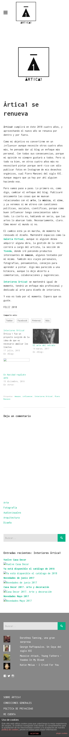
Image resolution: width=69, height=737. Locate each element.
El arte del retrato (44, 345)
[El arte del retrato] (46, 336)
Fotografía (10, 507)
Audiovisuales (12, 512)
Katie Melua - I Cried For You (39, 664)
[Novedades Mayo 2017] (18, 600)
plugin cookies (61, 733)
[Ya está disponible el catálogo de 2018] (30, 573)
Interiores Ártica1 (44, 396)
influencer (28, 396)
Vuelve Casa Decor (15, 559)
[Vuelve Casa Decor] (16, 564)
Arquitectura (12, 517)
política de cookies (10, 729)
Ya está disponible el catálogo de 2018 (29, 568)
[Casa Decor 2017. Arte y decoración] (28, 591)
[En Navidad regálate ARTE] (16, 365)
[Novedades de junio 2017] (20, 582)
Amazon (18, 396)
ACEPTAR (34, 733)
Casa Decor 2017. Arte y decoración (26, 587)
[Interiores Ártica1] (18, 342)
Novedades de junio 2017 (19, 577)
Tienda (8, 251)
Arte (6, 502)
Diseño (8, 522)
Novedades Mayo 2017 (16, 596)
